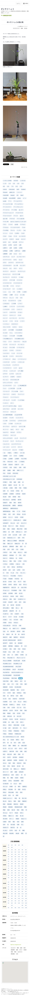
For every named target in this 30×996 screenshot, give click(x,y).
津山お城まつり (11, 657)
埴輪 (4, 543)
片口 (4, 693)
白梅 (4, 707)
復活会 (15, 584)
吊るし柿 (13, 523)
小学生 (25, 561)
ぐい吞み (21, 277)
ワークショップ (6, 450)
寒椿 (11, 561)
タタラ (4, 330)
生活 (11, 701)
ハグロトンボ (21, 362)
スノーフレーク (13, 318)
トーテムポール (20, 347)
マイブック (5, 412)
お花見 (15, 248)
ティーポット (21, 344)
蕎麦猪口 (23, 769)
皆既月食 (5, 710)
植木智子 (5, 643)
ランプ (12, 441)
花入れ (4, 763)
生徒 (9, 698)
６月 (8, 186)
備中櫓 (4, 485)
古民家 (21, 517)
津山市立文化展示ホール (17, 672)
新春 (24, 602)
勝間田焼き (5, 508)
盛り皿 (11, 710)
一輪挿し (9, 453)
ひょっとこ (5, 379)
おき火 (4, 242)
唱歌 (8, 529)
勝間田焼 (20, 505)
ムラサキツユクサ (22, 420)
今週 (11, 467)
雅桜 (8, 810)
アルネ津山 (5, 230)
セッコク (5, 321)
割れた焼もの (6, 499)
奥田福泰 (12, 555)
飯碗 (22, 821)
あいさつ (21, 210)
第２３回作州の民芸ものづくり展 (11, 736)
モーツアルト (6, 426)
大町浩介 (5, 552)
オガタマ (12, 239)
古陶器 (24, 520)
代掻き (15, 467)
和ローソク (11, 526)
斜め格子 (10, 602)
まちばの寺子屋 (18, 414)
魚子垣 (11, 830)
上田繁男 (17, 458)
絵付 (16, 748)
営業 (25, 529)
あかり (21, 215)
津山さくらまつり (21, 657)
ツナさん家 (12, 335)
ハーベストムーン (22, 359)
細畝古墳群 (24, 745)
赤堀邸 (11, 786)
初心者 (4, 496)
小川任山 (5, 564)
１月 (9, 183)
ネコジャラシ (19, 356)
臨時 (4, 760)
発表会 (18, 704)
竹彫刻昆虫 (16, 731)
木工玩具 (16, 619)
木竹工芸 (15, 625)
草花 (8, 766)
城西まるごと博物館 (12, 540)
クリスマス (19, 280)
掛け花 (20, 593)
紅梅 (19, 742)
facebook (23, 189)
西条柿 (4, 780)
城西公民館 (21, 540)
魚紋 (16, 830)
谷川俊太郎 (5, 783)
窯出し (4, 725)
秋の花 (11, 719)
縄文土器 (9, 754)
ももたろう (5, 432)
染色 (4, 631)
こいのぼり (19, 289)
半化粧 (23, 511)
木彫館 (4, 622)
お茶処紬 (5, 251)
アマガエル (5, 227)
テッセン (5, 347)
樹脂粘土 (17, 646)
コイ (14, 289)
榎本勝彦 (20, 643)
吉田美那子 (5, 523)
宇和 (20, 555)
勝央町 (19, 502)
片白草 (9, 693)
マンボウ (12, 417)
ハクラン (14, 362)
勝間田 (14, 505)
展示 (8, 567)
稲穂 (13, 722)
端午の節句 (15, 728)
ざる (21, 297)
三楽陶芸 (21, 455)
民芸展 (4, 652)
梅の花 (23, 634)
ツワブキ (5, 344)
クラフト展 (12, 280)
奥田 (25, 552)
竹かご (25, 728)
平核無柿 (10, 578)
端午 (9, 728)
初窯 (9, 496)
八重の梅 (5, 488)
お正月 (15, 245)
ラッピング (5, 441)
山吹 (9, 570)
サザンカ (5, 297)
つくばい (5, 335)
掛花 (17, 596)
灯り (13, 684)
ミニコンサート (19, 417)
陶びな (10, 801)
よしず (16, 438)
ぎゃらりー (13, 271)
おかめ (17, 239)
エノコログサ (22, 236)
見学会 (10, 780)
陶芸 (4, 804)
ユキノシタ (13, 435)
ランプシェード (19, 441)
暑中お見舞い (6, 608)
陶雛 (25, 807)
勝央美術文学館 (6, 505)
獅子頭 (12, 695)
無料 (26, 684)
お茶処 (20, 248)
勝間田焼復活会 (6, 511)
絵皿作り (5, 751)
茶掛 (4, 766)
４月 (18, 183)
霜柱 (17, 816)
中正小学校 (23, 458)
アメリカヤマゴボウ (15, 227)
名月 (18, 523)
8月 (12, 847)
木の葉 (15, 616)
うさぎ (22, 233)
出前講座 (12, 494)
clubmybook (11, 189)
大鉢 (11, 552)
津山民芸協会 (6, 678)
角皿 (22, 780)
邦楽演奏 (10, 789)
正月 (25, 646)
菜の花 (18, 766)
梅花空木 (5, 637)
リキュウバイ (6, 444)
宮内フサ (5, 558)
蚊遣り (17, 775)
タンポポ (5, 333)
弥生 (15, 581)
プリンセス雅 (15, 391)
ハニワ (15, 368)
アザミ (4, 224)
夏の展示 (5, 546)
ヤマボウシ (5, 435)
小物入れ (18, 564)
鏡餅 (17, 795)
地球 (19, 537)
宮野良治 (12, 558)
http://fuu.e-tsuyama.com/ (15, 944)
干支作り (20, 575)
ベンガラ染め (21, 400)
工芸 (23, 570)
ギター (15, 268)
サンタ (4, 300)
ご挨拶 (11, 294)
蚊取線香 (21, 772)
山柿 (14, 570)
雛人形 (13, 810)
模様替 (4, 646)
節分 (22, 739)
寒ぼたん (5, 561)
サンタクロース (12, 300)
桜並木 (8, 634)
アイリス (16, 215)
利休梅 (14, 496)
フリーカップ (6, 391)
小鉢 (4, 567)
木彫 (21, 619)
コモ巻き (5, 294)
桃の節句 (13, 631)
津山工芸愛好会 (6, 669)
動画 (11, 502)
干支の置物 (13, 575)
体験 (14, 470)
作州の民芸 (15, 473)
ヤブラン (19, 432)
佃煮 (4, 470)
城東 (4, 540)
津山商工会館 (17, 660)
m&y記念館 (5, 195)
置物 (19, 754)
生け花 (4, 698)
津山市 (14, 669)
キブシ (20, 268)
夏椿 (17, 546)
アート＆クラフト (18, 201)
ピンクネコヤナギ (7, 385)
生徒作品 (15, 698)
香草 (4, 824)
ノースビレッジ (6, 359)
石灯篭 (18, 713)
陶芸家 (21, 804)
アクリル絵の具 (20, 218)
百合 (24, 707)
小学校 (19, 561)
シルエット (19, 309)
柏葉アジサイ (16, 628)
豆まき (15, 783)
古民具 (16, 517)
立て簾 (4, 728)
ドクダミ (12, 350)
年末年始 (17, 578)
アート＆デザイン (19, 204)
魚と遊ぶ (5, 830)
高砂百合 (13, 827)
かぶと (20, 259)
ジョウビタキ (6, 309)
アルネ (23, 227)
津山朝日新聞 (17, 675)
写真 (20, 488)
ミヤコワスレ (13, 420)
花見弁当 (19, 763)
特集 (24, 693)
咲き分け (22, 526)
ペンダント (5, 403)
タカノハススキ (6, 327)
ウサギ (4, 236)
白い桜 (23, 704)
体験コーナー (20, 470)
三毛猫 (4, 458)
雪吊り (21, 813)
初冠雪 (23, 494)
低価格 (9, 470)
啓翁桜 (13, 529)
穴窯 (17, 722)
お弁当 (4, 245)
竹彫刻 (10, 731)
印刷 (12, 164)
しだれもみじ (6, 303)
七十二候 (22, 453)
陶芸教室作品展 (18, 807)
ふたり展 (19, 388)
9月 (15, 852)
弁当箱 (10, 581)
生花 (15, 701)
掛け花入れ (5, 596)
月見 (12, 614)
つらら (4, 341)
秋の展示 (5, 719)
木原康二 (5, 619)
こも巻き (24, 292)
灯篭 (17, 684)
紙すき (4, 745)
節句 (4, 742)
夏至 (21, 546)
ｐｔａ (24, 198)
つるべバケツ (17, 341)
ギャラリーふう (16, 28)
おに (9, 242)
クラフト (5, 280)
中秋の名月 (10, 461)
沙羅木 (16, 654)
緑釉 (21, 751)
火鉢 (8, 684)
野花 (17, 792)
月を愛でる (5, 614)
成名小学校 (23, 587)
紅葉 (24, 742)
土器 (20, 535)
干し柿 (12, 573)
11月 (22, 852)
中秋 (4, 461)
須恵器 (4, 821)
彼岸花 (10, 584)
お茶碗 (11, 251)
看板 (21, 710)
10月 (19, 852)
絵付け (20, 748)
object (21, 195)
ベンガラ (14, 400)
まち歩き (5, 417)
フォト (4, 388)
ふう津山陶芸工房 (22, 385)
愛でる (25, 584)
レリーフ (14, 447)
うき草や (17, 233)
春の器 (12, 605)
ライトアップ (23, 438)
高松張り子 (5, 827)
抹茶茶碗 (10, 593)
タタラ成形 (11, 330)
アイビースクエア (7, 215)
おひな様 (15, 242)
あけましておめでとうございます (18, 221)
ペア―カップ (6, 400)
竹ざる (4, 731)
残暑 (15, 649)
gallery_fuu (12, 192)
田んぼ (19, 701)
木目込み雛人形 (6, 625)
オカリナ (23, 239)
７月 (12, 186)
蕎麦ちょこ (16, 769)
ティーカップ (13, 344)
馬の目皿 (13, 824)
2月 (12, 845)
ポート (12, 403)
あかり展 (5, 218)
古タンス (10, 517)
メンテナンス (18, 423)
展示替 (4, 570)
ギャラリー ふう (7, 9)
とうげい (5, 350)
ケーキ (12, 286)
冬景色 (17, 491)
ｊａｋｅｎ (19, 192)
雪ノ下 (11, 813)
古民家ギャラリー (7, 520)
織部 (15, 754)
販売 (20, 783)
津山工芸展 (18, 666)
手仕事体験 (14, 590)
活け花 (25, 28)
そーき (16, 321)
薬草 (12, 772)
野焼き (4, 792)
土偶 (9, 535)
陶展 (19, 801)
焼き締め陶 (5, 690)
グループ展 (5, 286)
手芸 (24, 590)
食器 (18, 821)
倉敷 (15, 482)
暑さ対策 (18, 605)
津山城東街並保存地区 (8, 666)
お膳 (11, 248)
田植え (25, 701)
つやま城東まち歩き (19, 338)
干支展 (4, 578)
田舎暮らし (12, 704)
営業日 (4, 532)
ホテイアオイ (6, 409)
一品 (4, 453)
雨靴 (22, 810)
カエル (15, 253)
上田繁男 (10, 458)
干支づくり (5, 575)
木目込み (16, 622)
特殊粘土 (19, 693)
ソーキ (11, 321)
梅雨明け (16, 637)
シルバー (5, 312)
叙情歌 (4, 517)
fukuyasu (5, 192)
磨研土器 (9, 716)
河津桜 (21, 654)
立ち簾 (22, 725)
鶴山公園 (5, 833)
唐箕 (4, 529)
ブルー (21, 391)
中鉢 (16, 461)
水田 (18, 652)
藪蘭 (16, 772)
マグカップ (13, 412)
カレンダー (22, 265)
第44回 (22, 736)
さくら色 (22, 294)
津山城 (23, 660)
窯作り (21, 722)
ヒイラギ (12, 373)
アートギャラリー (7, 207)
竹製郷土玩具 (18, 734)
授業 (16, 593)
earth (18, 189)
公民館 (11, 488)
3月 (15, 845)
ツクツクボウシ (18, 333)
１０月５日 (22, 180)
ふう (15, 385)
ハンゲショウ (13, 371)
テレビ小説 (12, 347)
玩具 (17, 695)
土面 (4, 537)
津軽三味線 (14, 678)
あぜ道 (16, 224)
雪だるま (5, 813)
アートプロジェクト (18, 207)
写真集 (25, 488)
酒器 (19, 789)
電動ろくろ (11, 816)
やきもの (13, 432)
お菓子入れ (17, 251)
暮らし (17, 608)
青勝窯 (17, 818)
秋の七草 (19, 716)
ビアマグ (5, 373)
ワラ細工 (21, 450)
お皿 (20, 245)
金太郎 (4, 795)
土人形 (4, 535)
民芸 (19, 649)
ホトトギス (20, 409)
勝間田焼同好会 (14, 508)
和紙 (17, 526)
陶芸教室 (10, 807)
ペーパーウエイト (15, 397)
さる (17, 297)
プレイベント (21, 394)
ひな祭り (13, 376)
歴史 (11, 649)
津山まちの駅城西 (7, 660)
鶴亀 (23, 830)
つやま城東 (19, 335)
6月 (26, 849)
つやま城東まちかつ (7, 338)
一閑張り (16, 453)
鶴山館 (17, 833)
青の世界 (5, 818)
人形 (22, 464)
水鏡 (4, 654)
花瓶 (14, 763)
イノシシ (5, 233)
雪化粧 (16, 813)
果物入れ (5, 628)
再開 (16, 488)
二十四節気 (21, 461)
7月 (8, 847)
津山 (4, 657)
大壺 (17, 549)
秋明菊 (4, 722)
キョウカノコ (6, 277)
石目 (23, 713)
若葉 (24, 763)
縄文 (4, 754)
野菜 (21, 792)
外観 (4, 549)
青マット (12, 818)
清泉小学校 (5, 681)
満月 (21, 681)
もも (22, 429)
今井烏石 (5, 467)
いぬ (24, 230)
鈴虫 (9, 795)
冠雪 (4, 491)
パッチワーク (16, 365)
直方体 (16, 710)
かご (20, 253)
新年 (20, 602)
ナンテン (12, 356)
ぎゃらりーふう (6, 274)
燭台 (18, 690)
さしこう (12, 297)
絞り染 (4, 748)
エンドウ (5, 239)
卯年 (14, 514)
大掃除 (21, 549)
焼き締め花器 (18, 687)
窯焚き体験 (16, 725)
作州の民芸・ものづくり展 (9, 476)
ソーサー (22, 321)
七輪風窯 (5, 455)
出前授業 (5, 494)
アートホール (6, 210)
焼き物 (11, 687)
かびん (15, 259)
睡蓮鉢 (9, 713)
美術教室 (21, 757)
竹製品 (4, 734)
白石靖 (13, 707)
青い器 (21, 816)
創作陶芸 (14, 499)
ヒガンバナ (18, 373)
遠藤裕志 (24, 786)
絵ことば (10, 748)
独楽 (4, 695)
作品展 (9, 473)
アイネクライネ (19, 212)
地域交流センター (11, 537)
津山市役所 (20, 669)
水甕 (14, 652)
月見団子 (17, 614)
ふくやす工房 (11, 388)
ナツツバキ (19, 353)
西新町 (21, 777)
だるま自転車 (19, 330)
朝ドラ (4, 616)
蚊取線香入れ (6, 775)
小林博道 (12, 564)
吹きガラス (23, 523)
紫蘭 (9, 745)
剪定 (19, 496)
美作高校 (15, 757)
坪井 (23, 537)
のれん (14, 359)
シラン (13, 309)
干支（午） (23, 573)
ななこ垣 (5, 356)
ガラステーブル (19, 262)
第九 (4, 739)
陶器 (15, 801)
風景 (9, 821)
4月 (19, 845)
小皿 (23, 564)
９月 (21, 186)
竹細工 (22, 731)
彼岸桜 (4, 584)
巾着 (7, 573)
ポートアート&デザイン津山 (9, 406)
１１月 (4, 183)
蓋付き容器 (5, 769)
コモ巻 (18, 292)
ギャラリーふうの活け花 (15, 22)
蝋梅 (4, 777)
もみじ (12, 429)
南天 (9, 514)
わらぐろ (15, 450)
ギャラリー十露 (16, 274)
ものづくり (14, 426)
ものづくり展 (22, 426)
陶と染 (4, 801)
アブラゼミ (22, 224)
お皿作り (5, 248)
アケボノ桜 (5, 221)
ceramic (5, 189)
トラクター (18, 350)
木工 (11, 619)
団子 (25, 532)
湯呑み (16, 681)
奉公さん (20, 552)
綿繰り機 (12, 751)
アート (9, 201)
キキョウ (5, 268)
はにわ (20, 368)
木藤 (20, 625)
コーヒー (18, 286)
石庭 (14, 713)
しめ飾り (5, 306)
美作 (4, 757)
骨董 (18, 824)
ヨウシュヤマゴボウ (7, 438)
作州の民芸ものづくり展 (8, 479)
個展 (19, 482)
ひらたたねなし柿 (15, 379)
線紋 (25, 751)
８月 (17, 186)
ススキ (19, 315)
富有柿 (20, 558)
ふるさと (14, 394)
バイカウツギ (6, 362)
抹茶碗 (4, 593)
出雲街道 (18, 494)
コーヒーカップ (6, 289)
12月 (26, 852)
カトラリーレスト (7, 259)
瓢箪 (21, 695)
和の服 (4, 526)
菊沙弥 (13, 766)
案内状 (18, 631)
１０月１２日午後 (7, 180)
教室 (15, 599)
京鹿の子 (17, 464)
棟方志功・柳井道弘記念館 (9, 640)
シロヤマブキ (13, 312)
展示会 (13, 567)
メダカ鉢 (10, 423)
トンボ (13, 353)
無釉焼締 (5, 687)
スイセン (20, 312)
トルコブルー (6, 353)
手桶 (20, 590)
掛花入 (21, 596)
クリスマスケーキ (7, 283)
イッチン (19, 230)
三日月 (15, 455)
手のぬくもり (6, 590)
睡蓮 (4, 713)
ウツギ (15, 236)
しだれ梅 (14, 303)
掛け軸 (12, 596)
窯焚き (10, 725)
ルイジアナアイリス (16, 444)
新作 (16, 602)
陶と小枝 (24, 798)
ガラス (4, 262)
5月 (4, 186)
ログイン (18, 3)
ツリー (10, 341)
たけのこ (15, 327)
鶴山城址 (12, 833)
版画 (14, 693)
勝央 (15, 502)
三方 (11, 455)
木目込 (10, 622)
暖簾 (13, 608)
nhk (17, 195)
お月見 (10, 245)
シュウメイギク (20, 306)
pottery (19, 198)
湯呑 (12, 681)
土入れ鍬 (15, 535)
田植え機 (5, 704)
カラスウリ (11, 262)
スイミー (5, 315)
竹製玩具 (10, 734)
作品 (4, 473)
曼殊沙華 (5, 611)
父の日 (22, 690)
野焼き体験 (11, 792)
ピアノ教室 (20, 371)
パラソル (5, 371)
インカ (11, 233)
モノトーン (5, 429)
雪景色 (4, 816)
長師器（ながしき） (7, 798)
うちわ (10, 236)
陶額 (4, 810)
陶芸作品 (16, 804)
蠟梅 (12, 777)
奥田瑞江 (5, 555)
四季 (13, 532)
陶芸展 (4, 807)
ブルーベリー (6, 394)
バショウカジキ (6, 365)
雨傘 (18, 810)
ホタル (20, 406)
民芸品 (24, 649)
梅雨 (11, 637)
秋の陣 (16, 719)
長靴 (16, 798)
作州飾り (5, 482)
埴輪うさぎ (10, 543)
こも (9, 292)
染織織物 (23, 628)
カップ (13, 256)
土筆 (24, 535)
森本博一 (20, 640)
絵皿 (25, 748)
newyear (12, 195)
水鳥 (8, 654)
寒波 (15, 561)
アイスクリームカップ (8, 212)
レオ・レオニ (6, 447)
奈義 (15, 552)
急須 (20, 584)
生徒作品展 (21, 698)
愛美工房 (14, 587)
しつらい (20, 303)
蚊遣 (13, 775)
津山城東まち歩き (7, 663)
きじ (11, 268)
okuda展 (5, 198)
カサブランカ (6, 256)
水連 (22, 652)
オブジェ (21, 242)
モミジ (17, 429)
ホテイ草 (14, 409)
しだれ (19, 300)
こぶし (4, 292)
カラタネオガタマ (7, 265)
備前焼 (10, 485)
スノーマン (21, 318)
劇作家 (19, 499)
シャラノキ (12, 306)
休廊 (20, 467)
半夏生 (4, 514)
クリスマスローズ (18, 283)
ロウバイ (20, 447)
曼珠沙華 (12, 611)
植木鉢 (11, 643)
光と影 (15, 485)
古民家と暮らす (17, 520)
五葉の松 (10, 464)
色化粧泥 (21, 760)
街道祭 (16, 777)
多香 (8, 549)
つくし (11, 333)
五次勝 (4, 464)
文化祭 (4, 602)
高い (22, 824)
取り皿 (24, 514)
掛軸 (11, 599)
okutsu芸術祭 (12, 198)
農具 (19, 786)
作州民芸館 (19, 479)
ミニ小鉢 (5, 420)
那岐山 (4, 789)
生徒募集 (5, 701)
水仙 (9, 652)
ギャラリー (5, 271)
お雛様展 (5, 253)
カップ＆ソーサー (21, 256)
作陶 (11, 482)
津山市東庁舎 (6, 672)
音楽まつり (23, 818)
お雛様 (23, 251)
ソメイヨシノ (6, 324)
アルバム (13, 230)
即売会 (18, 514)
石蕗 (4, 716)
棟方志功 (22, 637)
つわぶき (24, 341)
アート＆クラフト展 (7, 204)
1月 (8, 845)
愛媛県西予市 (6, 587)
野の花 (24, 789)
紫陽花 (14, 745)
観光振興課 (16, 780)
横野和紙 (10, 646)
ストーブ (5, 318)
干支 (17, 573)
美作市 (9, 757)
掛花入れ (5, 599)
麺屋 (22, 833)
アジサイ (10, 224)
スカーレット (13, 315)
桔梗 (22, 28)
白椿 (8, 707)
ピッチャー (5, 376)
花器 (9, 763)
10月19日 (16, 180)
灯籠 (21, 684)
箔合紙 (12, 739)
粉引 (15, 742)
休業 (24, 467)
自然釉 (15, 760)
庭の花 (4, 581)
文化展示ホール (21, 599)
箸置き (17, 739)
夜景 (13, 549)
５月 (22, 183)
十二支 (18, 511)
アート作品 (14, 210)
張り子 (19, 581)
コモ (14, 292)
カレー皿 (16, 265)
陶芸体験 (9, 804)
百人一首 (19, 707)
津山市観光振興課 (7, 675)
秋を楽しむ (22, 719)
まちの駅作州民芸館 (7, 414)
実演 (24, 555)
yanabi (4, 201)
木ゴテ (10, 616)
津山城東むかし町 (18, 663)
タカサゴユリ (15, 324)
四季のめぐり (19, 532)
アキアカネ (12, 218)
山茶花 (18, 570)
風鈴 (14, 821)
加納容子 (5, 502)
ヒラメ (16, 382)
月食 (22, 614)
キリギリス (14, 277)
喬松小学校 (19, 529)
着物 (25, 710)
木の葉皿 (21, 616)
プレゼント (5, 397)
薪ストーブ (5, 772)
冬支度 (12, 491)
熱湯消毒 (13, 690)
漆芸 (4, 684)
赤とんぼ (5, 786)
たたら (20, 327)
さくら (16, 294)
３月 (14, 183)
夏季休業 (12, 546)
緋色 (17, 751)
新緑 (4, 605)
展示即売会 (19, 567)
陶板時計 (24, 801)
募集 (14, 511)
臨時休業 (9, 760)
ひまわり (19, 376)
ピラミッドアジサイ (7, 382)
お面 (11, 253)
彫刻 (24, 581)
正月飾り (5, 649)
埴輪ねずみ (17, 543)
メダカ (4, 423)
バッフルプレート (7, 368)
